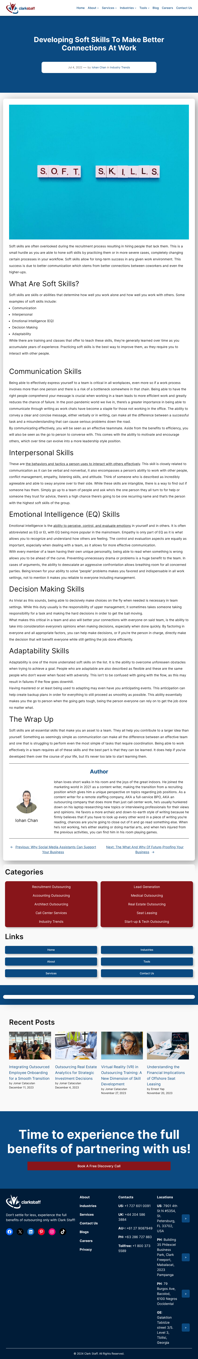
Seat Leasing (147, 913)
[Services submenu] (116, 8)
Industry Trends (120, 67)
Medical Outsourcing (147, 895)
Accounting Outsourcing (51, 895)
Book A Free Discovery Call (99, 1166)
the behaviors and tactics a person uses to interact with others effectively (83, 464)
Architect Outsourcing (51, 904)
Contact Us (147, 973)
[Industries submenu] (135, 8)
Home (51, 949)
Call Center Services (51, 913)
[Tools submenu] (148, 8)
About (51, 961)
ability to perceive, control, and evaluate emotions (92, 526)
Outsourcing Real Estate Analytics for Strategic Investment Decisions (76, 1072)
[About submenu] (98, 8)
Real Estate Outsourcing (147, 904)
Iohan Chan (99, 67)
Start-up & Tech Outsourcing (147, 922)
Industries (147, 949)
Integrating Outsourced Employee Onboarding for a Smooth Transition (29, 1072)
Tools (146, 961)
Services (51, 973)
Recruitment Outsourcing (51, 887)
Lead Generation (147, 887)
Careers (86, 1241)
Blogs (84, 1232)
